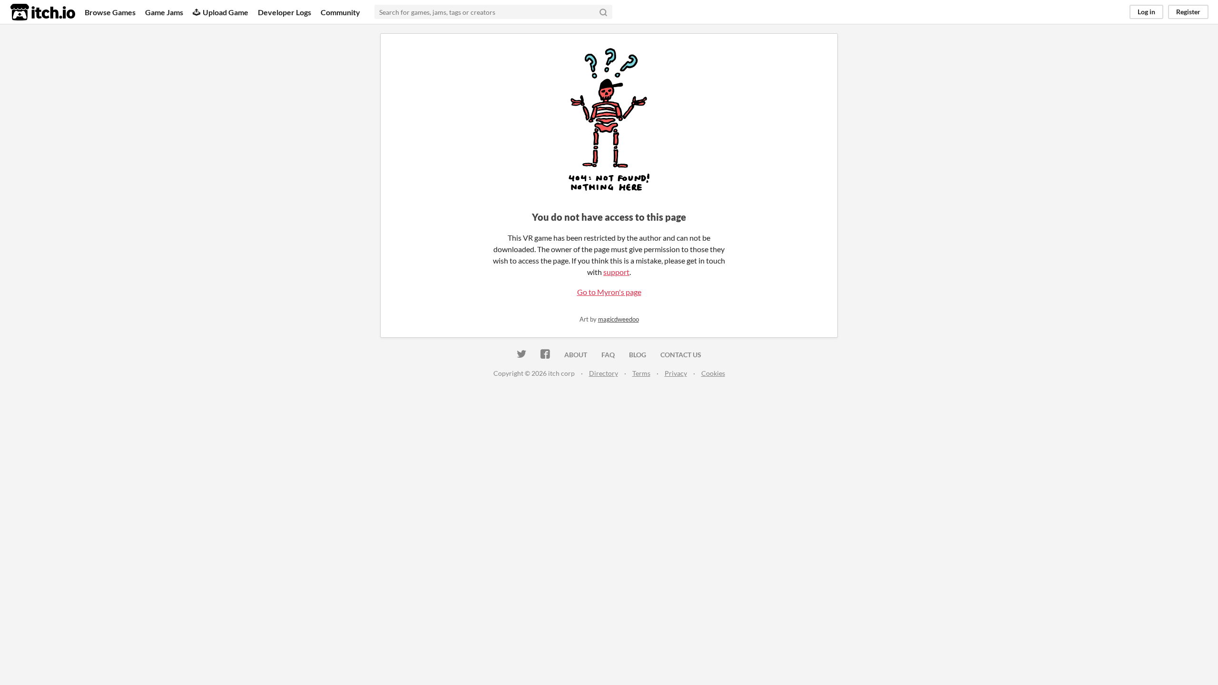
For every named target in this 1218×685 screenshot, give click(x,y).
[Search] (603, 12)
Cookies (713, 373)
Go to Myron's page (609, 291)
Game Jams (164, 12)
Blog (637, 355)
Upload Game (225, 12)
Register (1188, 12)
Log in (1146, 12)
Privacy (676, 373)
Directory (603, 373)
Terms (641, 373)
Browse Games (110, 12)
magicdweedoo (618, 319)
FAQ (608, 355)
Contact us (680, 355)
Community (340, 12)
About (575, 355)
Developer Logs (284, 12)
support (616, 271)
